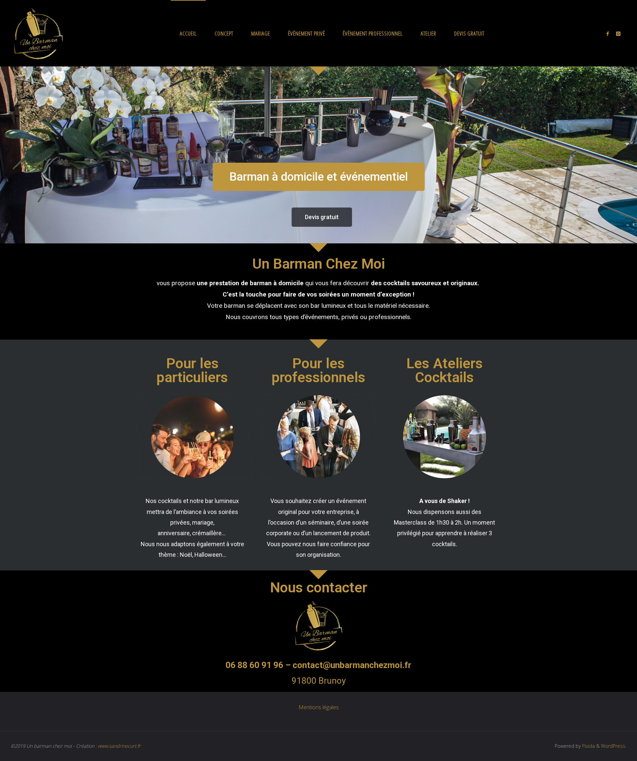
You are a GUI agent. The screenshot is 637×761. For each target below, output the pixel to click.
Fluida (588, 746)
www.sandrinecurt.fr (119, 746)
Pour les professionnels (318, 370)
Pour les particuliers (192, 370)
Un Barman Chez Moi (318, 263)
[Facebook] (607, 33)
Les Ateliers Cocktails (444, 370)
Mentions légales (319, 707)
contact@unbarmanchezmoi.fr (352, 665)
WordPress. (613, 746)
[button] (319, 177)
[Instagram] (618, 33)
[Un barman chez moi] (38, 33)
